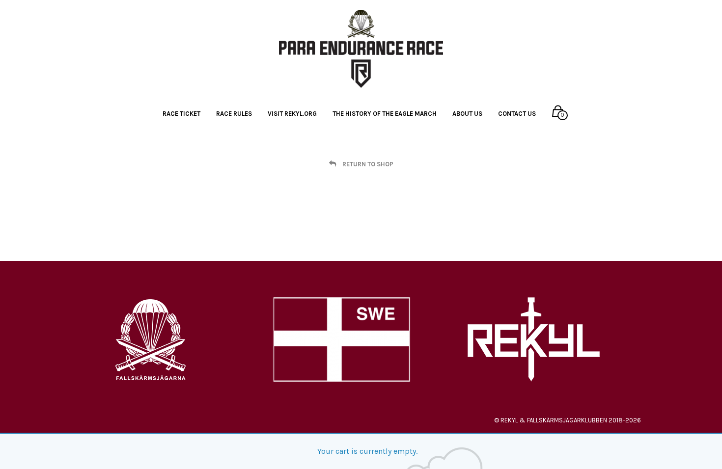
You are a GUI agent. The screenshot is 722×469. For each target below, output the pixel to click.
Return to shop (367, 163)
